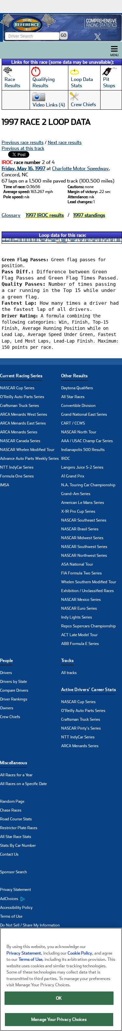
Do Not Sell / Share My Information (30, 925)
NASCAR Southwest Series (84, 546)
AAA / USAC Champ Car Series (87, 441)
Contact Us (9, 854)
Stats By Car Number (18, 845)
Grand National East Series (84, 414)
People (6, 660)
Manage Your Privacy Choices (59, 1019)
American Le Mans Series (82, 502)
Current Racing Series (21, 375)
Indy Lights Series (76, 617)
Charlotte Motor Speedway (80, 168)
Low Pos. (26, 239)
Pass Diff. (35, 239)
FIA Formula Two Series (81, 573)
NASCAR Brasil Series (80, 529)
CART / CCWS (73, 423)
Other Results (74, 375)
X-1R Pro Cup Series (78, 511)
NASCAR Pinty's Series (81, 728)
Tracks (67, 660)
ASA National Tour (77, 564)
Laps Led (100, 239)
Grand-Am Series (75, 493)
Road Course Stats (16, 819)
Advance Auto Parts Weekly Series (29, 458)
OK (59, 998)
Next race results (65, 142)
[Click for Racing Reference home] (61, 27)
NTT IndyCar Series (17, 467)
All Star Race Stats (15, 836)
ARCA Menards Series (18, 432)
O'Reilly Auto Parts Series (22, 397)
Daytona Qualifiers (77, 388)
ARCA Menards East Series (23, 423)
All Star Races (73, 397)
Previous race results (23, 142)
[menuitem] (30, 898)
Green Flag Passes (43, 239)
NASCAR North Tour (78, 432)
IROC (65, 458)
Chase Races (10, 810)
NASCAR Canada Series (20, 441)
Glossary (11, 215)
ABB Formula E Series (80, 643)
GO (63, 35)
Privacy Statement (15, 889)
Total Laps (112, 239)
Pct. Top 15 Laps (94, 239)
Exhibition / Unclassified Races (87, 590)
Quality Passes (63, 239)
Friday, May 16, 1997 (23, 168)
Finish (16, 240)
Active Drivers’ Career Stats (88, 689)
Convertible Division (78, 405)
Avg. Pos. (31, 239)
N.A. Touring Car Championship (88, 485)
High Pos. (20, 239)
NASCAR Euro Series (79, 608)
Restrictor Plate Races (18, 828)
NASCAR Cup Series (17, 388)
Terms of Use (11, 916)
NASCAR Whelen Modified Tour (27, 449)
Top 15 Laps (87, 239)
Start (7, 240)
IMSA (4, 485)
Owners (6, 708)
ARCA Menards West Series (23, 414)
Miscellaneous (13, 762)
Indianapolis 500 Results (83, 449)
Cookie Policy (80, 953)
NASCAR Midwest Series (82, 538)
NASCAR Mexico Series (81, 599)
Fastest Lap (81, 239)
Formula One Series (17, 476)
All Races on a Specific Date (23, 783)
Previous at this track (23, 148)
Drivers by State (13, 681)
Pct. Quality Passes (72, 239)
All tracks (69, 672)
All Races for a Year (16, 775)
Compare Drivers (14, 690)
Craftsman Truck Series (19, 405)
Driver (4, 240)
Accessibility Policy (16, 907)
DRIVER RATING (118, 239)
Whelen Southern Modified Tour (88, 582)
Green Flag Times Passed (53, 239)
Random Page (12, 801)
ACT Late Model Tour (79, 635)
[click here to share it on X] (99, 36)
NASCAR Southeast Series (83, 520)
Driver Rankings (13, 699)
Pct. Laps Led (105, 239)
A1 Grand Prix (72, 476)
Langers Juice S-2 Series (82, 467)
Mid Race (11, 239)
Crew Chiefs (10, 717)
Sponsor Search (13, 872)
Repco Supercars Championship (88, 626)
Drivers (6, 672)
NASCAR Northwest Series (84, 555)
